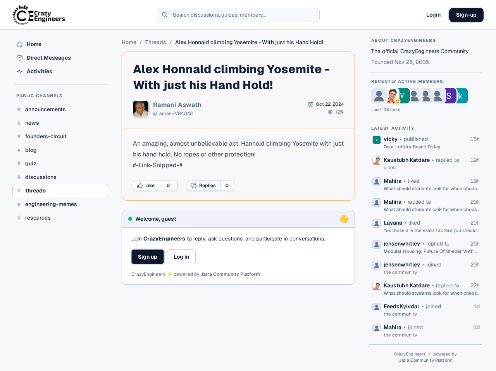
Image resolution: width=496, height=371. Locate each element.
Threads (155, 42)
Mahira (392, 180)
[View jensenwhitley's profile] (437, 95)
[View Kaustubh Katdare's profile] (390, 95)
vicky (391, 139)
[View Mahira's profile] (414, 95)
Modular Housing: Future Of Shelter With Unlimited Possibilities (432, 251)
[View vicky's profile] (402, 95)
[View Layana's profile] (425, 95)
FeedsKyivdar (402, 306)
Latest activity (393, 128)
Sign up (147, 256)
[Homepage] (39, 15)
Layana (393, 222)
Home (129, 42)
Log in (181, 256)
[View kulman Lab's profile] (460, 95)
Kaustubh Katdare (407, 159)
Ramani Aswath (177, 105)
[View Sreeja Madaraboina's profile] (448, 95)
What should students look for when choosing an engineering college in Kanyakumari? (432, 189)
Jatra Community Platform (230, 274)
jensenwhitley (402, 243)
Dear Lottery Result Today (412, 147)
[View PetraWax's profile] (379, 95)
